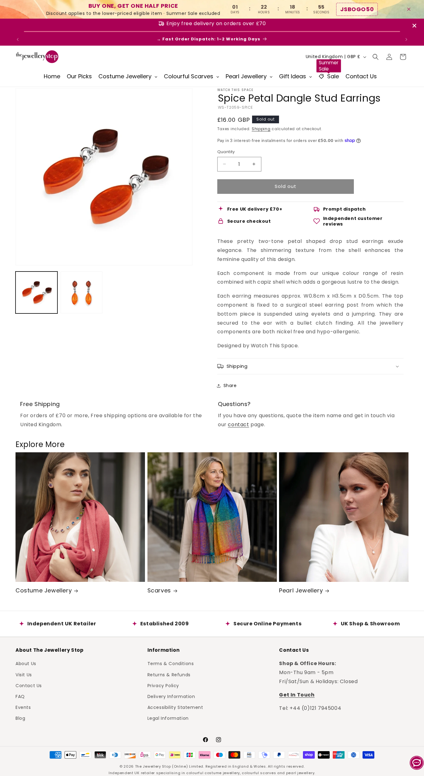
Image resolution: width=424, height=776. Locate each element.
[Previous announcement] (18, 39)
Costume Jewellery (44, 590)
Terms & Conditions (170, 663)
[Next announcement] (406, 39)
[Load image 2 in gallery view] (81, 292)
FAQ (20, 696)
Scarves (159, 590)
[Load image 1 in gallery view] (36, 292)
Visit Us (24, 675)
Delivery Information (171, 696)
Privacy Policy (163, 685)
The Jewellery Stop (153, 766)
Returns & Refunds (169, 675)
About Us (26, 663)
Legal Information (168, 718)
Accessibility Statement (175, 707)
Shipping (261, 128)
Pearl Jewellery (301, 590)
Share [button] (230, 385)
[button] (375, 57)
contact (238, 424)
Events (23, 707)
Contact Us (29, 685)
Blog (20, 718)
